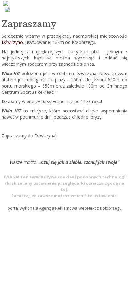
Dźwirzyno (12, 42)
